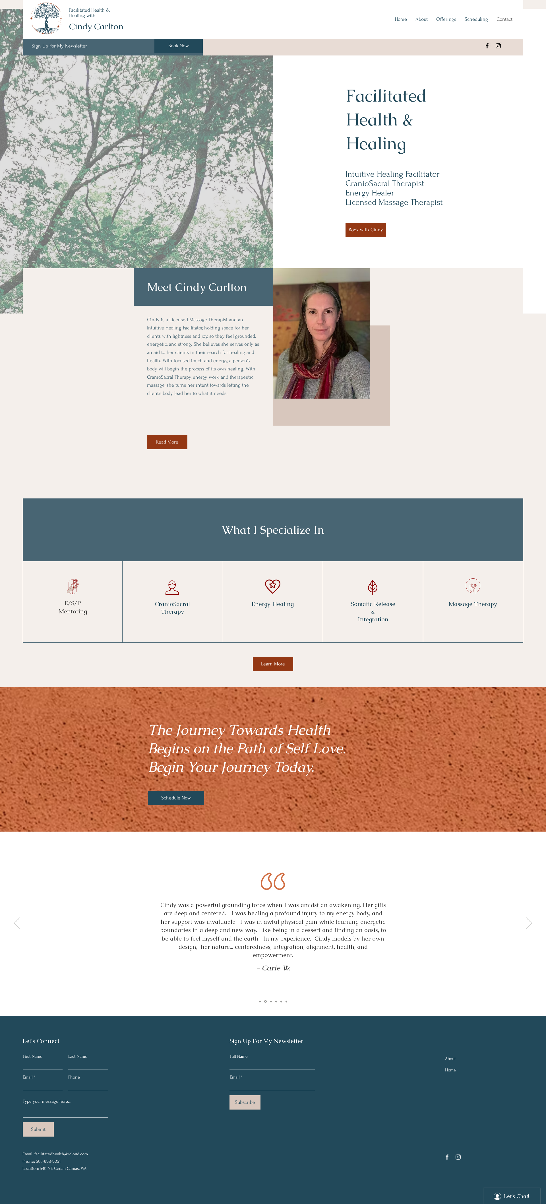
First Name (32, 1056)
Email (28, 1077)
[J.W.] (270, 1001)
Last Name (77, 1056)
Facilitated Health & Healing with (89, 12)
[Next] (529, 923)
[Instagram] (498, 45)
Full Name (239, 1056)
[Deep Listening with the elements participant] (286, 1001)
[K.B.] (276, 1001)
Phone (74, 1077)
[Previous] (17, 923)
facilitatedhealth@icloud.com (61, 1153)
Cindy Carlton (96, 26)
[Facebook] (487, 45)
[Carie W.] (265, 1001)
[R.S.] (281, 1001)
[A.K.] (260, 1001)
